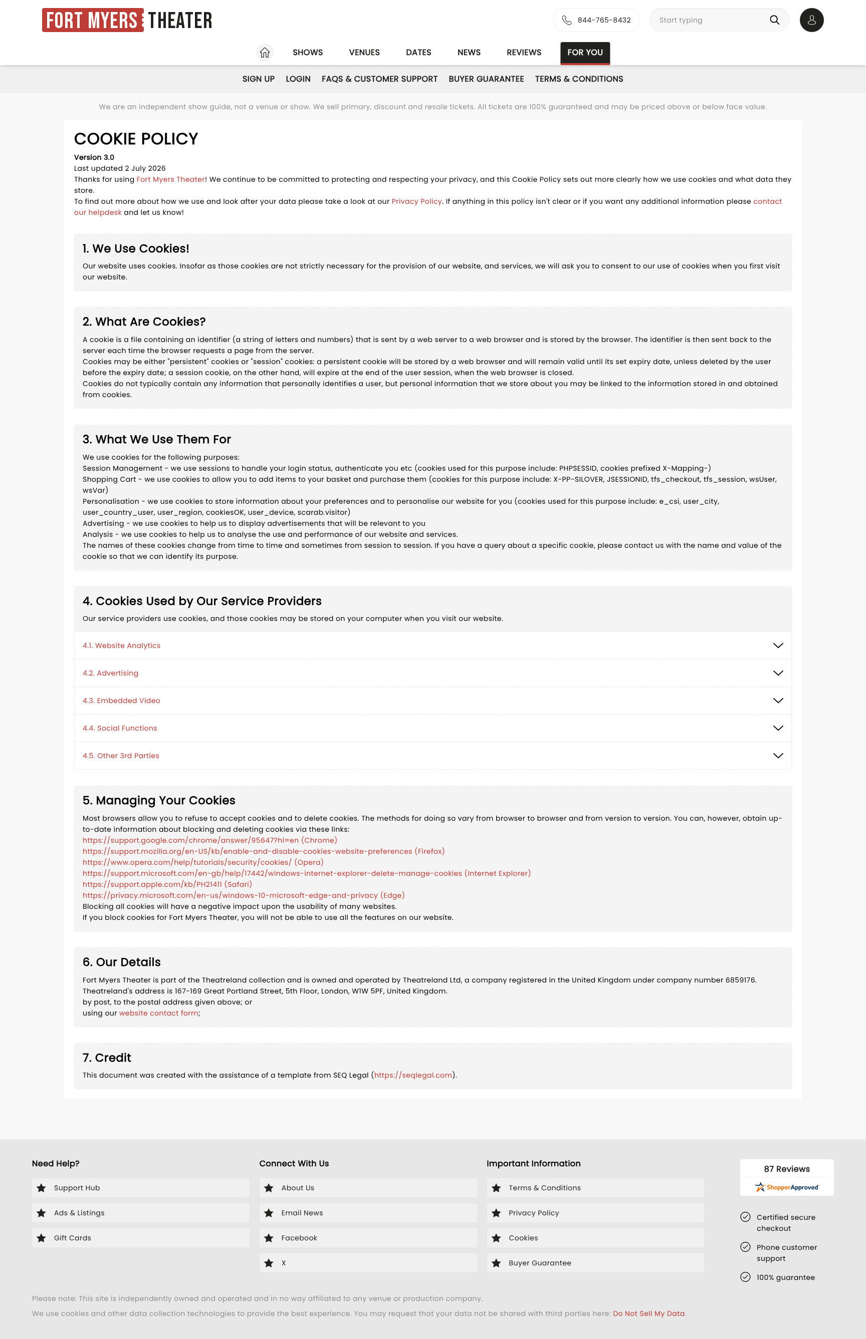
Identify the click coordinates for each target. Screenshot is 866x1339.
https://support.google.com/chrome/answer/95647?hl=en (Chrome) (210, 840)
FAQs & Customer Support (380, 79)
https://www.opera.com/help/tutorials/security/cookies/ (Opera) (203, 862)
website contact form (158, 1013)
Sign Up (259, 79)
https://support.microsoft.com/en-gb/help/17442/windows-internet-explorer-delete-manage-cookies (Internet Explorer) (307, 873)
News (469, 52)
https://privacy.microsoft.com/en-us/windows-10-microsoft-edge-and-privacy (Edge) (244, 895)
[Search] (777, 20)
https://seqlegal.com (413, 1075)
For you (585, 52)
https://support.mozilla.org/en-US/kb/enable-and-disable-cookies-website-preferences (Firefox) (264, 851)
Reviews (524, 52)
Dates (418, 52)
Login (298, 79)
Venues (364, 52)
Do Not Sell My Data (649, 1313)
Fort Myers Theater (171, 179)
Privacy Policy (417, 201)
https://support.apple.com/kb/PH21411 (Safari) (168, 884)
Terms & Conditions (579, 79)
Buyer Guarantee (486, 79)
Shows (308, 52)
